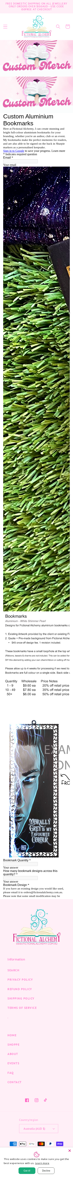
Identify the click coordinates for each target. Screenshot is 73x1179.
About (12, 1054)
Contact (14, 1082)
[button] (5, 26)
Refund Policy (19, 989)
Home (11, 1035)
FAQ (10, 1073)
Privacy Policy (20, 979)
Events (13, 1063)
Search (13, 970)
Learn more (42, 1163)
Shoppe (13, 1044)
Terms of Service (22, 1008)
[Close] (70, 1150)
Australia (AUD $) (34, 1128)
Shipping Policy (20, 998)
